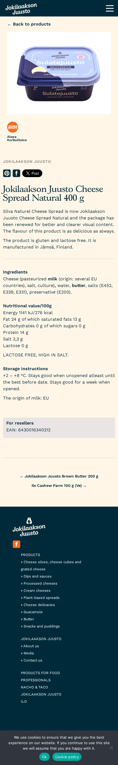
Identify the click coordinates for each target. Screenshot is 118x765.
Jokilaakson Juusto (27, 161)
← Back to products (29, 24)
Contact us (33, 660)
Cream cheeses (37, 590)
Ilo (24, 701)
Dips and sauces (38, 576)
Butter (29, 619)
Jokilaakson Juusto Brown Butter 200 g (59, 476)
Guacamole (33, 612)
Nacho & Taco (34, 687)
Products (30, 555)
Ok (44, 757)
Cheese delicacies (39, 605)
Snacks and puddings (42, 626)
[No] (111, 747)
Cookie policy (67, 757)
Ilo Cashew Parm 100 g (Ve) (59, 485)
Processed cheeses (40, 583)
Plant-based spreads (42, 598)
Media (29, 653)
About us (31, 646)
